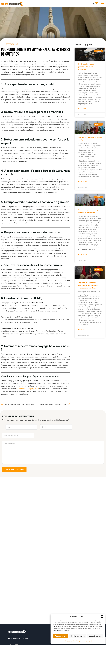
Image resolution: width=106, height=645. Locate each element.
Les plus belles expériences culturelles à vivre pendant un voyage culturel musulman (88, 285)
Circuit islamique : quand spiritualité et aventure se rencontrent (86, 66)
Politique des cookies (69, 641)
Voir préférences (95, 636)
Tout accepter (60, 636)
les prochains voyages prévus (27, 389)
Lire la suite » (82, 109)
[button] (102, 616)
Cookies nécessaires (77, 636)
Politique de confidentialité (84, 641)
